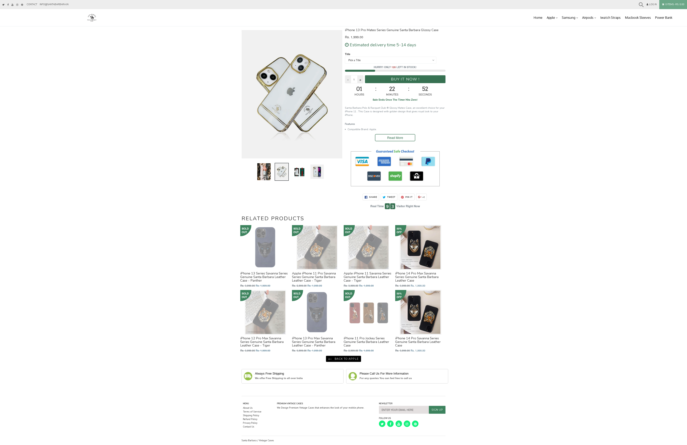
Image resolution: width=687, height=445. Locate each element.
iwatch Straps (610, 17)
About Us (248, 407)
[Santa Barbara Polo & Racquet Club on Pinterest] (22, 5)
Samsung (571, 17)
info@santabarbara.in (54, 4)
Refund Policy (250, 419)
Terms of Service (252, 411)
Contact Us (248, 426)
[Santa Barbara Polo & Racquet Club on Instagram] (17, 5)
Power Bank (663, 17)
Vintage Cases (266, 440)
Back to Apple (346, 358)
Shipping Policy (251, 415)
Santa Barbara (249, 440)
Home (537, 17)
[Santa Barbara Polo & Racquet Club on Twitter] (3, 5)
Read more (395, 137)
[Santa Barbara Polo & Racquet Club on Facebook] (8, 5)
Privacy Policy (250, 422)
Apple (553, 17)
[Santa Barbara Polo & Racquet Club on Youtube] (12, 5)
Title (347, 54)
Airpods (590, 17)
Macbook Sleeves (638, 17)
